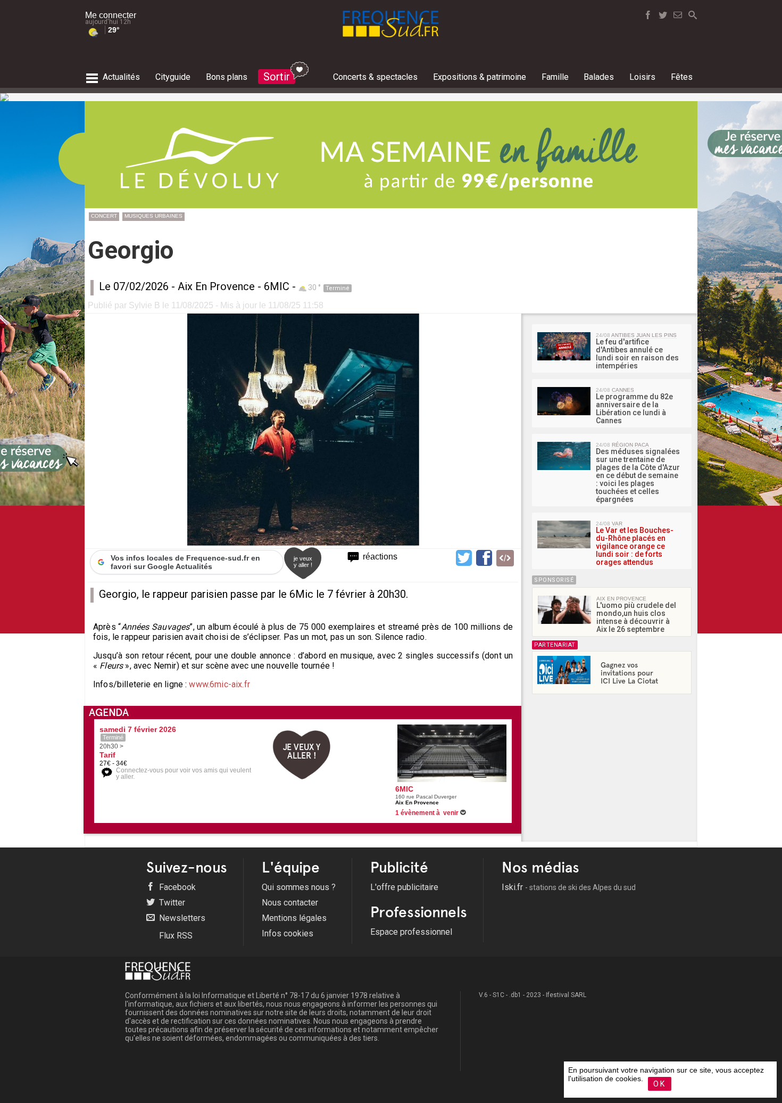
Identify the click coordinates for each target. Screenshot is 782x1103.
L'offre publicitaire (404, 887)
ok (659, 1084)
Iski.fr (569, 887)
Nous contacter (290, 903)
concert (104, 216)
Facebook (176, 887)
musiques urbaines (153, 216)
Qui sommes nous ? (299, 887)
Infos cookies (287, 933)
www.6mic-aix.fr (219, 684)
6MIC (276, 286)
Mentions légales (294, 918)
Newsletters (181, 918)
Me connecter (110, 15)
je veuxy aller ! (303, 561)
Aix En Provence (216, 286)
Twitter (171, 903)
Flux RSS (175, 936)
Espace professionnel (411, 932)
